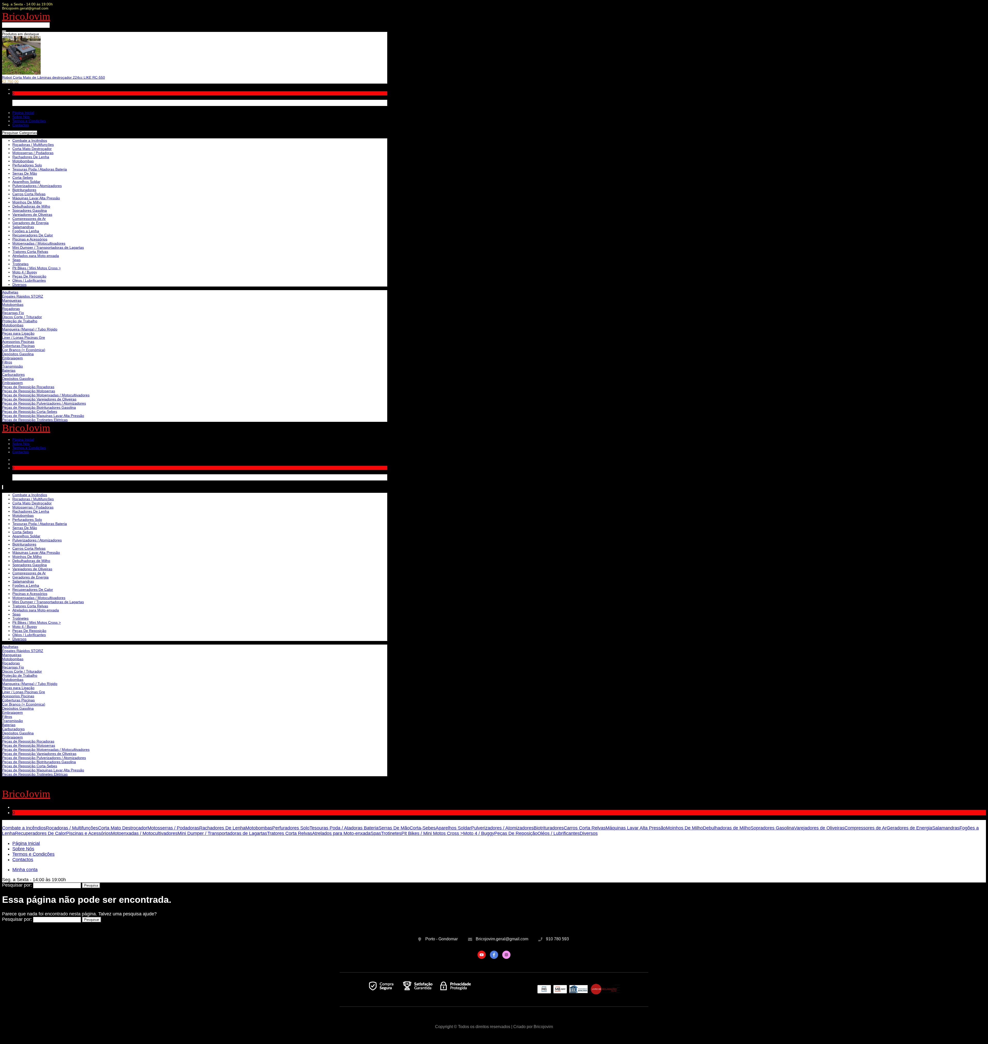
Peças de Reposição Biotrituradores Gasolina (39, 407)
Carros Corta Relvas (29, 194)
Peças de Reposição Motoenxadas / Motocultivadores (46, 395)
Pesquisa (91, 885)
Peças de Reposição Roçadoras (28, 387)
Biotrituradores (24, 190)
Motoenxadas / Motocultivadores (38, 243)
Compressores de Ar (29, 219)
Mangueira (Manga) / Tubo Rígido (29, 329)
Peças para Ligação (18, 333)
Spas (16, 260)
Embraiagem (12, 358)
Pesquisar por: (17, 885)
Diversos (19, 284)
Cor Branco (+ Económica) (23, 350)
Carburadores (13, 374)
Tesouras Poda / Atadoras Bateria (39, 169)
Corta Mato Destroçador (32, 149)
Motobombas (12, 304)
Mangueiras (11, 300)
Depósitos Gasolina (18, 354)
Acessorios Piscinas (18, 342)
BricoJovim (26, 16)
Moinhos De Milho (27, 202)
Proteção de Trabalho (19, 321)
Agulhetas (10, 292)
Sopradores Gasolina (29, 210)
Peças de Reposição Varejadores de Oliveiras (39, 399)
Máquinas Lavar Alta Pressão (36, 198)
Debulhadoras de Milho (31, 206)
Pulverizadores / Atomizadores (37, 186)
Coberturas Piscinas (18, 346)
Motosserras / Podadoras (33, 153)
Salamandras (23, 227)
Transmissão (12, 366)
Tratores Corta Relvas (30, 251)
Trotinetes (20, 264)
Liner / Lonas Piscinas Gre (23, 337)
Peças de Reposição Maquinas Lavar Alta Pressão (43, 416)
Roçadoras (11, 309)
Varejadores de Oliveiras (32, 214)
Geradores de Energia (30, 223)
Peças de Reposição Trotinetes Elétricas (35, 420)
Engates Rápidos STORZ (22, 296)
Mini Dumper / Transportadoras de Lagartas (48, 247)
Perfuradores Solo (27, 165)
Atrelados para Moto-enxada (35, 256)
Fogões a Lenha (25, 231)
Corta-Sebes (22, 177)
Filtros (7, 362)
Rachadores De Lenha (30, 157)
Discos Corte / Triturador (22, 317)
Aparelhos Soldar (26, 182)
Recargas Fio (13, 313)
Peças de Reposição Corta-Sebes (29, 411)
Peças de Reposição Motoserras (28, 391)
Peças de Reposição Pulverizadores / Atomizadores (44, 403)
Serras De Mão (24, 173)
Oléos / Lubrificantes (29, 280)
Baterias (8, 370)
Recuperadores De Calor (32, 235)
